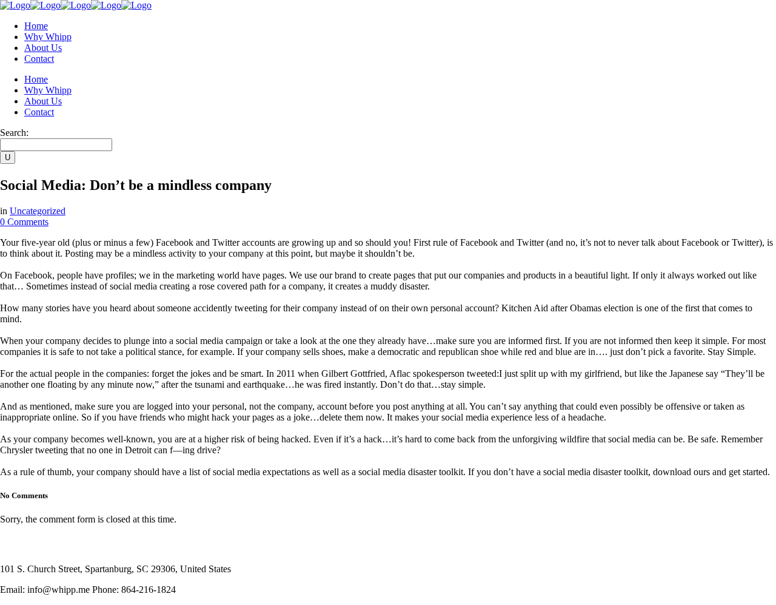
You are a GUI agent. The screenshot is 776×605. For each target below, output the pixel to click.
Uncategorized (37, 211)
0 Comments (24, 222)
